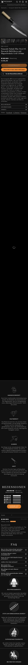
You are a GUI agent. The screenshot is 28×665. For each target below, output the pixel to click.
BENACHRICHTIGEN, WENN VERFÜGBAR (14, 69)
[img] (5, 519)
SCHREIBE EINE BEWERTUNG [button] (14, 506)
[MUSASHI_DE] (6, 2)
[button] (17, 1)
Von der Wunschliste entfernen (14, 74)
